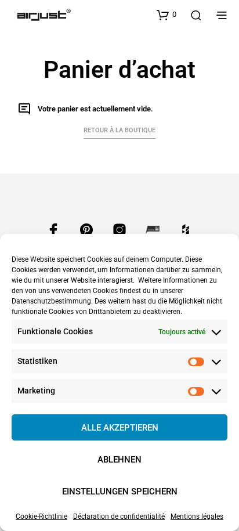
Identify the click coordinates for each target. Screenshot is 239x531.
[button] (166, 14)
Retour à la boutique (119, 130)
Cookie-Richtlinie (41, 516)
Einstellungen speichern (120, 491)
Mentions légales (197, 516)
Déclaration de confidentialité (119, 516)
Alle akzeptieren (119, 427)
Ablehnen (119, 459)
